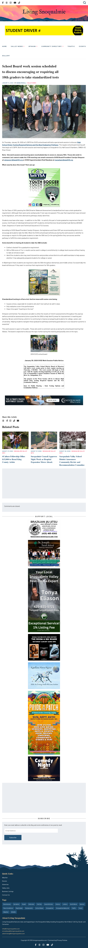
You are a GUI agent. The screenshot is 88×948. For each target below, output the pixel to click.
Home (4, 46)
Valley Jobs (5, 888)
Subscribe (12, 837)
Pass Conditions (8, 908)
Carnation (16, 904)
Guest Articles (48, 904)
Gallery (6, 55)
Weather (5, 877)
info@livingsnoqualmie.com (11, 929)
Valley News (17, 46)
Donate (4, 881)
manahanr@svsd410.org (64, 160)
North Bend (73, 904)
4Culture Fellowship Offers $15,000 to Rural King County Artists (13, 459)
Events (82, 46)
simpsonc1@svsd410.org (13, 160)
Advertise (5, 884)
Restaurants (29, 908)
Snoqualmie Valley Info (62, 908)
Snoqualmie (49, 908)
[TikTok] (15, 421)
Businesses (7, 904)
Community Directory (51, 46)
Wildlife (13, 912)
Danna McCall (22, 83)
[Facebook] (7, 421)
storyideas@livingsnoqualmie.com (13, 931)
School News (39, 908)
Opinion (32, 46)
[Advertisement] (44, 484)
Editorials (31, 904)
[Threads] (4, 421)
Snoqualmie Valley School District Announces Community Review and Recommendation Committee (71, 460)
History (58, 904)
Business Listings (7, 891)
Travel (80, 908)
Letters (65, 904)
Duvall (24, 904)
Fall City (39, 904)
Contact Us (6, 895)
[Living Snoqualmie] (44, 12)
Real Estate (19, 908)
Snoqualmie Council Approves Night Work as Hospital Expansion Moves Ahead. (44, 459)
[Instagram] (11, 421)
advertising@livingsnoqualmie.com (13, 933)
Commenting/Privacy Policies (57, 940)
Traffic (71, 46)
